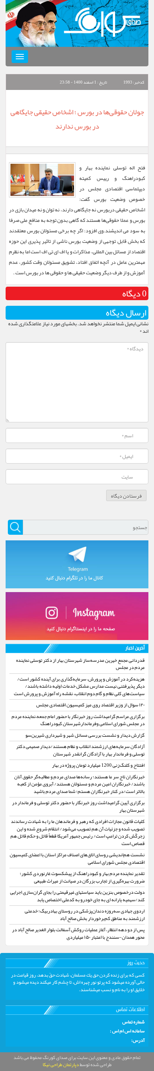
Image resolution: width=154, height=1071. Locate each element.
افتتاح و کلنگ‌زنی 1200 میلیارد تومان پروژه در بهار (98, 765)
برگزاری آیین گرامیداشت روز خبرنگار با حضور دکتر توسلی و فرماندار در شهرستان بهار (78, 806)
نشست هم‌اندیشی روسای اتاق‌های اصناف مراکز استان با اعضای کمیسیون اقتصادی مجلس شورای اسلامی (77, 858)
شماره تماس (133, 1022)
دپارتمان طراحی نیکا (61, 1065)
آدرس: (138, 1040)
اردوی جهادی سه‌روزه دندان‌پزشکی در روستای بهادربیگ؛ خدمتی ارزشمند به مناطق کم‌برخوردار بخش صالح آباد (85, 914)
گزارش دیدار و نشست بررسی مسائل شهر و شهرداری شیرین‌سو (85, 735)
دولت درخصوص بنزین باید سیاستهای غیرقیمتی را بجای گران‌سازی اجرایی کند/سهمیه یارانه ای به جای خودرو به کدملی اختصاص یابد (77, 896)
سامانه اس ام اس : (127, 1031)
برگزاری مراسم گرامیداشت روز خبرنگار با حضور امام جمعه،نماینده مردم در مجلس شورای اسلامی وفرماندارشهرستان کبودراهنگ (78, 720)
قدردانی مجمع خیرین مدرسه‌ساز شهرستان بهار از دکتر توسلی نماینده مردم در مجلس (80, 664)
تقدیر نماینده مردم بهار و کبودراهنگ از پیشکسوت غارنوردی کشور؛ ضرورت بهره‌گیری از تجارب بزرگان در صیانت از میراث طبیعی (82, 877)
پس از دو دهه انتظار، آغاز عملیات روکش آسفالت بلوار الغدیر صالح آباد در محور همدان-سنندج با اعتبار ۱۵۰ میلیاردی (78, 933)
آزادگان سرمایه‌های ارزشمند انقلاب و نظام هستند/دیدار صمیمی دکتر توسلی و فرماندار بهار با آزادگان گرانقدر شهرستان (80, 750)
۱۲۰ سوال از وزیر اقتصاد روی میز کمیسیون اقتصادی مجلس (90, 705)
